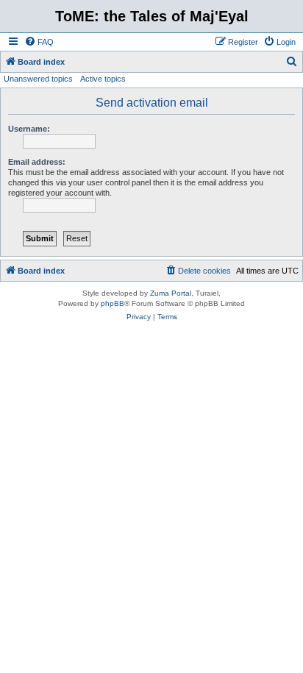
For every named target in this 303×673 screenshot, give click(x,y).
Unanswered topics (38, 78)
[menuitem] (39, 42)
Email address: (36, 161)
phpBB (112, 303)
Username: (29, 128)
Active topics (103, 78)
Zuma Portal (170, 293)
